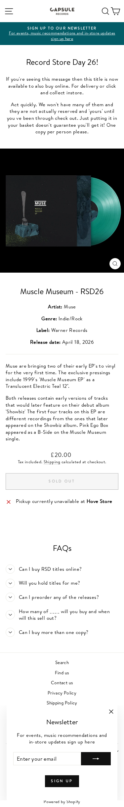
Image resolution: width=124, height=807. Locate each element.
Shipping (52, 462)
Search (62, 662)
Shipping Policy (62, 702)
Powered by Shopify (62, 801)
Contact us (62, 682)
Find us (62, 672)
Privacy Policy (62, 693)
